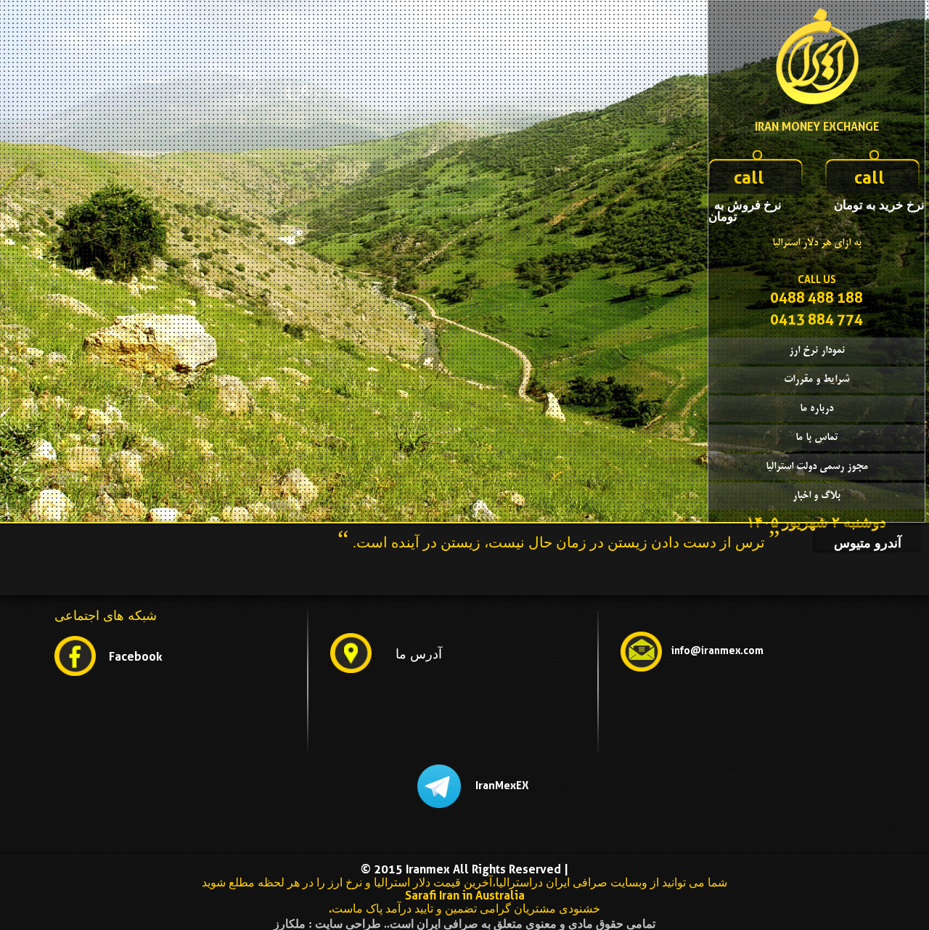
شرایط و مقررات (816, 380)
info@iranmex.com (717, 650)
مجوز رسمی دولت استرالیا (817, 467)
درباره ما (816, 409)
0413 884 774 (816, 319)
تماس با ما (816, 438)
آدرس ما (419, 654)
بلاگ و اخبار (816, 496)
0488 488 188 (816, 297)
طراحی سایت (348, 924)
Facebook (136, 656)
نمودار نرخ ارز (817, 350)
